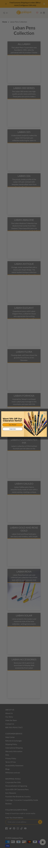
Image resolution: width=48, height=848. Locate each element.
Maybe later (12, 429)
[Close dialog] (44, 413)
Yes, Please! (12, 424)
